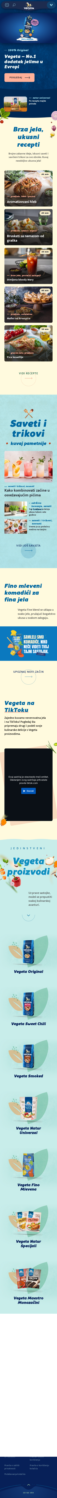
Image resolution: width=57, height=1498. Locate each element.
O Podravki (9, 1456)
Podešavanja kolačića (14, 1474)
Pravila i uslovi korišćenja (37, 1458)
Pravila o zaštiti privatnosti (12, 1467)
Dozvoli (30, 791)
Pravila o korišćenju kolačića (39, 1467)
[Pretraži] (14, 5)
